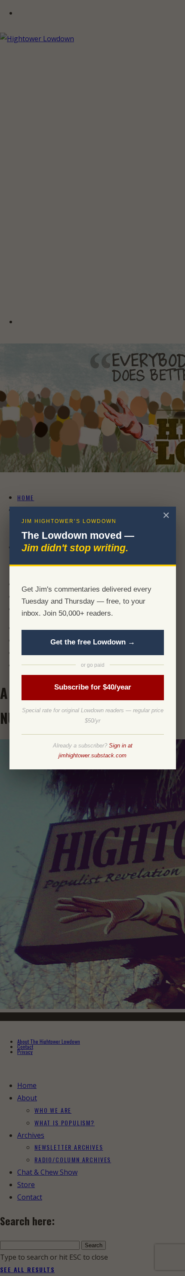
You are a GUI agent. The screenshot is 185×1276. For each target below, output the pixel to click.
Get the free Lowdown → (92, 642)
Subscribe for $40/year (92, 687)
